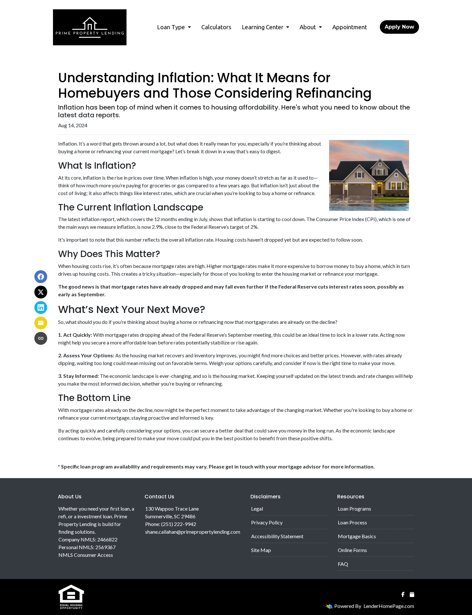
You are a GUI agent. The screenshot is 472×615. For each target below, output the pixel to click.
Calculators (216, 27)
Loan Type (171, 27)
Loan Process (352, 522)
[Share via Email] (40, 322)
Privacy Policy (267, 522)
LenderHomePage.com (388, 606)
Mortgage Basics (357, 536)
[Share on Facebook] (40, 276)
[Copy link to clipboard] (40, 338)
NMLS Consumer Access (85, 555)
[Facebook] (403, 594)
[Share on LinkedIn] (40, 307)
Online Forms (352, 550)
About (308, 27)
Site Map (261, 550)
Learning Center (263, 27)
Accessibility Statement (277, 536)
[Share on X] (40, 292)
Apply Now (399, 27)
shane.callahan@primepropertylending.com (192, 532)
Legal (257, 508)
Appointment (349, 27)
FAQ (343, 564)
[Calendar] (412, 594)
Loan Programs (354, 508)
